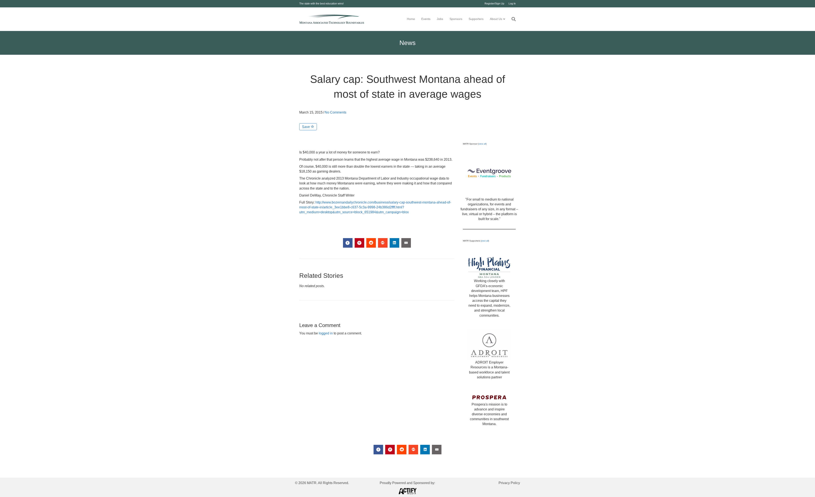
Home (411, 19)
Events (425, 19)
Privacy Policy (509, 483)
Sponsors (456, 19)
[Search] (512, 19)
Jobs (440, 19)
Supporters (476, 19)
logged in (326, 333)
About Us (496, 19)
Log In (512, 3)
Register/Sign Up (494, 3)
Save (306, 127)
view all (482, 144)
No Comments (335, 112)
